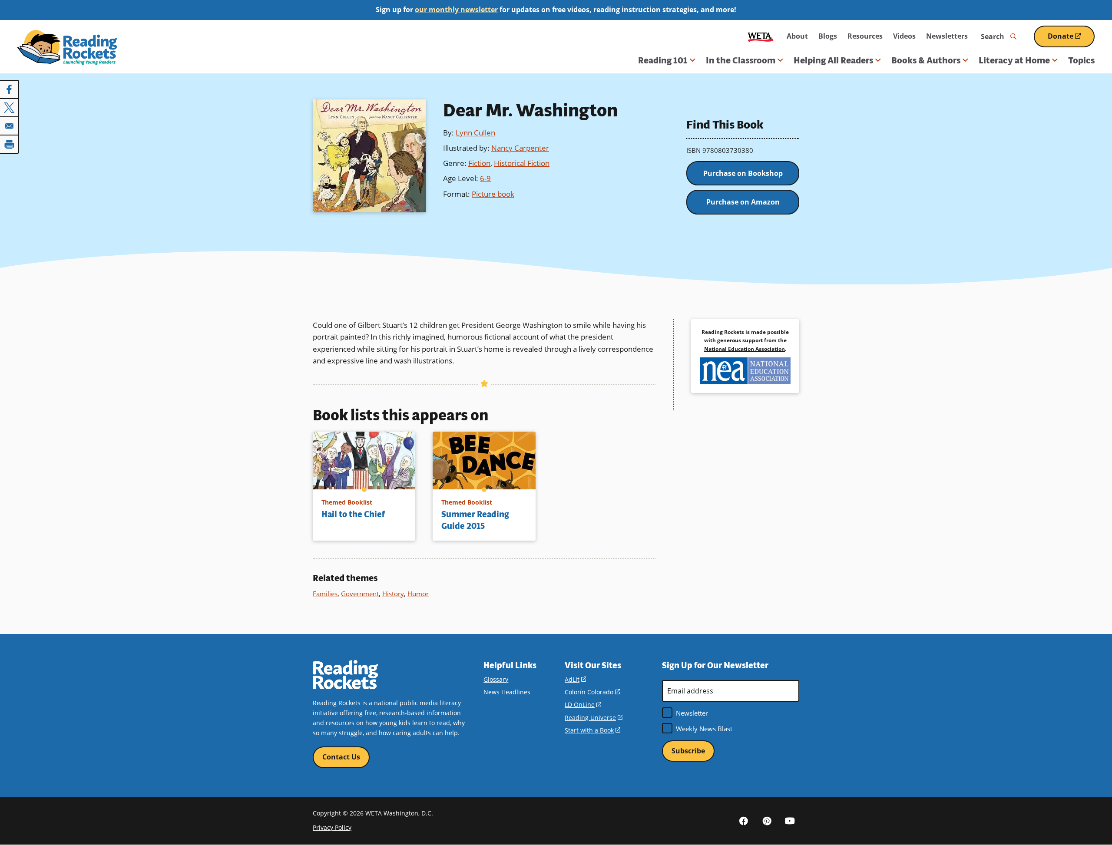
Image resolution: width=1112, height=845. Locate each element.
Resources (865, 36)
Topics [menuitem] (1081, 60)
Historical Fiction (521, 163)
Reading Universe (593, 717)
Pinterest (766, 820)
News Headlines (506, 692)
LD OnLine (583, 704)
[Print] (9, 144)
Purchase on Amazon (743, 202)
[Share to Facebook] (9, 89)
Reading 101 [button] (663, 60)
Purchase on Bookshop (743, 173)
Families (325, 593)
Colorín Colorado (592, 692)
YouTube (789, 820)
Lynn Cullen (475, 133)
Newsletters (947, 36)
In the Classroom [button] (740, 60)
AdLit (575, 679)
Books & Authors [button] (925, 60)
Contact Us (341, 757)
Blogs (827, 36)
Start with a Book (592, 730)
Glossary (495, 679)
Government (360, 593)
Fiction (479, 163)
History (393, 593)
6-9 (485, 178)
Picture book (493, 194)
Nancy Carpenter (520, 148)
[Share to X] (9, 107)
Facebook (743, 820)
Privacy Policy (332, 827)
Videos (904, 36)
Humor (418, 593)
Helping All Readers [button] (833, 60)
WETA (761, 36)
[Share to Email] (9, 125)
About (797, 36)
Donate (1071, 39)
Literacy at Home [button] (1014, 60)
